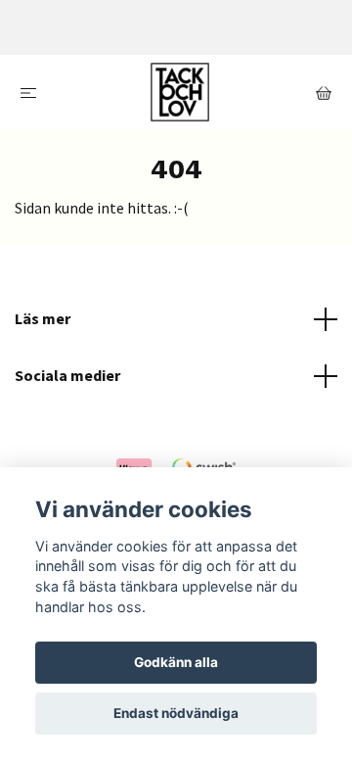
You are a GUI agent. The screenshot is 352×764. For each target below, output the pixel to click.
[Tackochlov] (180, 92)
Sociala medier (67, 375)
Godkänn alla (176, 662)
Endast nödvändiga (176, 713)
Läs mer (42, 318)
